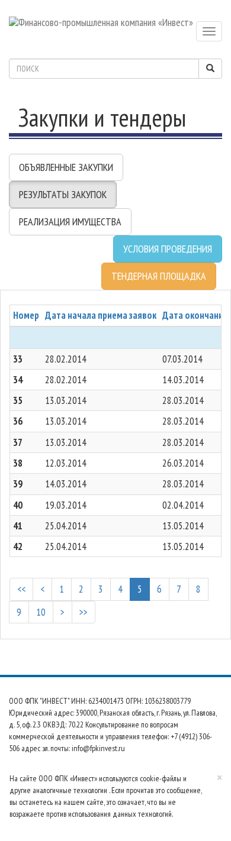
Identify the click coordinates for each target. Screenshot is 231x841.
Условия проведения (167, 248)
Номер (26, 315)
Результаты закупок (63, 194)
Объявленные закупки (66, 167)
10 (41, 612)
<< (21, 589)
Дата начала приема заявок (100, 315)
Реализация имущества (70, 221)
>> (83, 612)
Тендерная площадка (158, 276)
